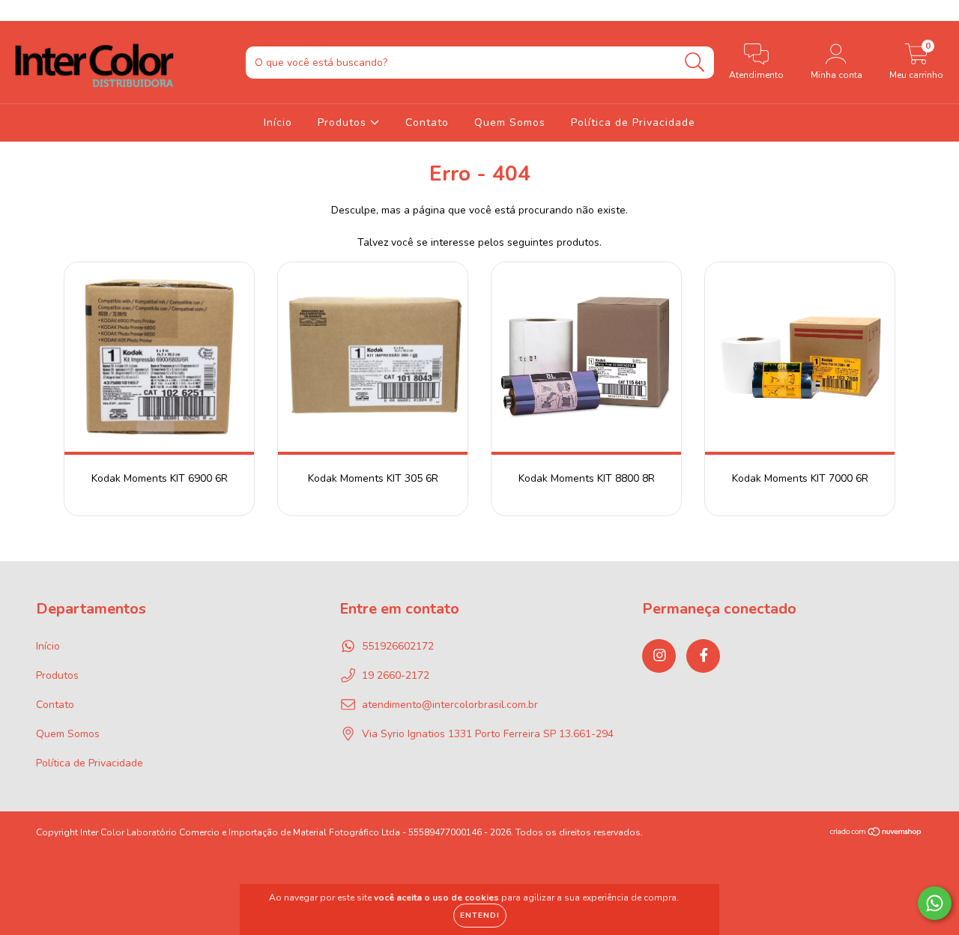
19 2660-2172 (395, 675)
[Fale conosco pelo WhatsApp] (935, 903)
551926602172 (398, 646)
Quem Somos (509, 122)
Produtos (344, 122)
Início (278, 122)
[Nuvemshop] (876, 833)
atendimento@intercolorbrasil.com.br (450, 705)
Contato (427, 122)
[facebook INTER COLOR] (43, 10)
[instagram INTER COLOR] (22, 10)
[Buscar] (695, 62)
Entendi (480, 915)
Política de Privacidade (633, 122)
